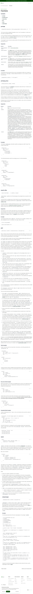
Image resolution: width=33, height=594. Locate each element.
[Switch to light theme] (29, 590)
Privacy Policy (29, 578)
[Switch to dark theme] (31, 590)
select (3, 22)
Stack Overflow (23, 583)
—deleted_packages (25, 318)
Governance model (11, 581)
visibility (23, 53)
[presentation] (16, 29)
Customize (17, 591)
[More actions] (31, 3)
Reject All (3, 591)
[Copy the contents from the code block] (29, 29)
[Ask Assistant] (30, 29)
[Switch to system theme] (28, 590)
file (12, 36)
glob (3, 20)
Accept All (8, 591)
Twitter (16, 581)
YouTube (16, 583)
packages (12, 86)
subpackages (4, 23)
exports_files (18, 54)
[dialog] (10, 589)
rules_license (19, 60)
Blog (15, 578)
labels (11, 50)
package (3, 15)
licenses (15, 214)
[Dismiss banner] (31, 0)
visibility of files (3, 201)
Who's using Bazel (11, 578)
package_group (5, 17)
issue (19, 0)
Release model (10, 583)
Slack (22, 581)
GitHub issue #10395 (16, 306)
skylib (12, 564)
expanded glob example (22, 342)
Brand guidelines (10, 584)
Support (22, 578)
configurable (22, 445)
